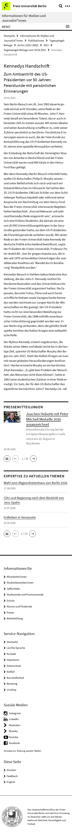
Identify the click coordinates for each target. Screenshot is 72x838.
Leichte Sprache (16, 647)
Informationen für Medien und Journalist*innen (24, 18)
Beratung (12, 683)
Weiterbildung (15, 618)
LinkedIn (14, 719)
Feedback (12, 776)
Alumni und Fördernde (19, 606)
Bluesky (13, 731)
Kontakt (11, 654)
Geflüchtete (13, 588)
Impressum (13, 659)
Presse (10, 612)
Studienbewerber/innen (20, 582)
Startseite (9, 35)
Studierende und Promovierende (25, 594)
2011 (46, 45)
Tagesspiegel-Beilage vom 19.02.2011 (25, 50)
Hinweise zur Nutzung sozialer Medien (22, 750)
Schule (10, 600)
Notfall (11, 671)
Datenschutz (14, 665)
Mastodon (14, 725)
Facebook (14, 743)
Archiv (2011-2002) (28, 45)
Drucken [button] (11, 770)
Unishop (11, 689)
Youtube (13, 737)
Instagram (15, 713)
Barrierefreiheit (15, 677)
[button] (7, 458)
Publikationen (36, 40)
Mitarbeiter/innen (17, 576)
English (11, 782)
